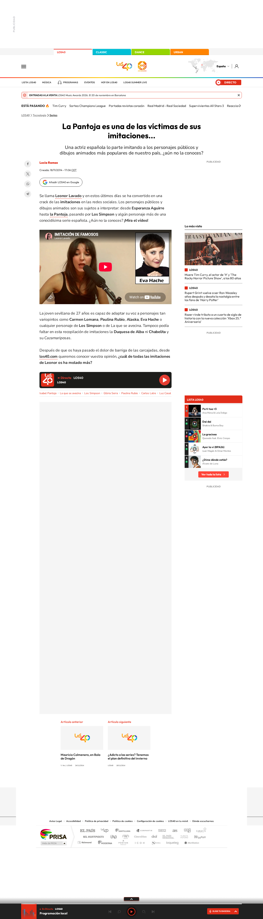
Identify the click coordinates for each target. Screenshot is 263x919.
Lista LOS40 (29, 82)
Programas (70, 82)
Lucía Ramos (48, 162)
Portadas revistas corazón (126, 106)
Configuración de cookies (150, 821)
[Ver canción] (194, 411)
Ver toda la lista (211, 474)
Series (53, 115)
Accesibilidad (73, 821)
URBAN (178, 52)
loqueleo (172, 841)
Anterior (110, 911)
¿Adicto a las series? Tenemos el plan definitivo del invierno (128, 756)
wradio (125, 835)
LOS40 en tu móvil (178, 821)
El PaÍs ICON (139, 841)
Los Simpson (92, 393)
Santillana (124, 830)
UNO (114, 835)
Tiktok (116, 780)
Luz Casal (165, 393)
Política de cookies (122, 821)
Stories (155, 780)
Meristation (191, 841)
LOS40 (61, 52)
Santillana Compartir (144, 830)
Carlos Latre (148, 393)
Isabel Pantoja (47, 393)
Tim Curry (59, 106)
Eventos (89, 82)
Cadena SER (161, 830)
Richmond (85, 841)
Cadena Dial (154, 835)
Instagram (108, 780)
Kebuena (196, 835)
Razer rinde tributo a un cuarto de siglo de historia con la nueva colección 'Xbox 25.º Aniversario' (213, 318)
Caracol (200, 830)
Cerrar (238, 95)
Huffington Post (92, 835)
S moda (155, 841)
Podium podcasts (123, 841)
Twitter (27, 173)
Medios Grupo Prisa (53, 843)
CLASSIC (101, 52)
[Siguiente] (240, 106)
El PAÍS (87, 830)
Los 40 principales (106, 830)
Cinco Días (139, 835)
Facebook (27, 163)
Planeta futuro (183, 835)
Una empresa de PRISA (53, 833)
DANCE (139, 52)
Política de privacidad (96, 821)
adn (186, 830)
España (221, 66)
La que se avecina (70, 393)
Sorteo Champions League (87, 106)
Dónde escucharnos (203, 821)
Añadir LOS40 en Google (64, 182)
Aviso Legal (55, 821)
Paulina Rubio (129, 393)
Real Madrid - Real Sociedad (166, 106)
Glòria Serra (111, 393)
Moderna (104, 841)
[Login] (237, 66)
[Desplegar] (131, 899)
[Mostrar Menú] (26, 66)
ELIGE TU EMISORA (221, 911)
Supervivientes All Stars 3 (206, 106)
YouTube (124, 780)
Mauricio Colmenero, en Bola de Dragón (80, 756)
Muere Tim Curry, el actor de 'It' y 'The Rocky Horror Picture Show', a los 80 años (213, 276)
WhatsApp (27, 183)
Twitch (147, 780)
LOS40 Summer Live (135, 82)
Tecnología (39, 115)
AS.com (173, 830)
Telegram (27, 194)
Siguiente (153, 911)
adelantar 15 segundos (144, 911)
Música (46, 82)
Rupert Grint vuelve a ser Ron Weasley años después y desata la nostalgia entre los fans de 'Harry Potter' (212, 296)
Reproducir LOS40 (164, 380)
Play (131, 911)
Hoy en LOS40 (109, 82)
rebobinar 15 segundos (119, 911)
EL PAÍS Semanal (168, 835)
